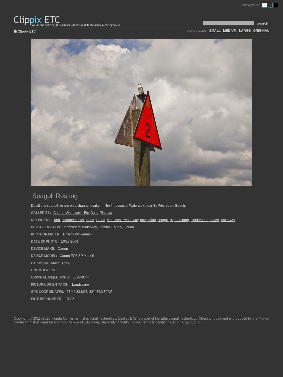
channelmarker (73, 220)
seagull (163, 220)
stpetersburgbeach (205, 220)
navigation (148, 220)
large (245, 31)
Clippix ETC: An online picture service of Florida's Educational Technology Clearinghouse (67, 21)
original (261, 31)
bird (57, 220)
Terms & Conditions (156, 322)
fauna (90, 220)
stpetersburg (179, 220)
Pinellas (106, 213)
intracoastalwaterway (122, 220)
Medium (270, 5)
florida (100, 220)
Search (262, 23)
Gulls (94, 213)
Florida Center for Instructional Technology (83, 318)
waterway (228, 220)
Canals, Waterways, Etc (71, 213)
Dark (276, 5)
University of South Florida (120, 322)
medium (230, 31)
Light (264, 5)
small (215, 31)
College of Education (83, 322)
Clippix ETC (27, 31)
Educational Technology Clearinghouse (191, 318)
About (186, 322)
